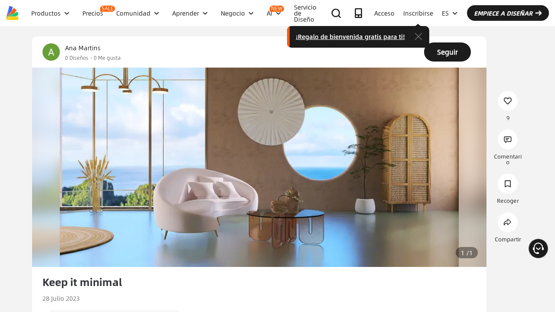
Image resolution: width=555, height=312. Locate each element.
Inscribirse (418, 13)
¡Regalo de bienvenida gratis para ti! (350, 36)
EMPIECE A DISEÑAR (503, 13)
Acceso (384, 13)
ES (445, 13)
